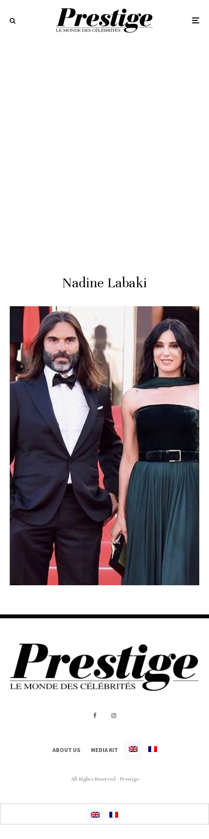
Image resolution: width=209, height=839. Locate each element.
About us (66, 749)
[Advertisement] (104, 150)
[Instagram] (113, 715)
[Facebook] (95, 715)
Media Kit (104, 749)
